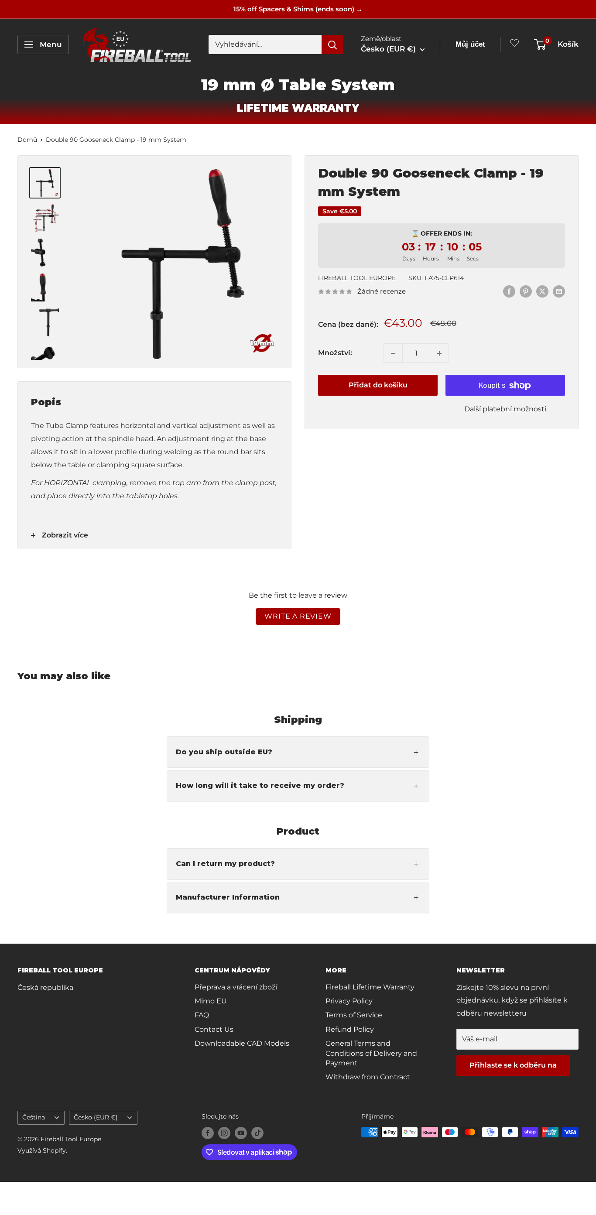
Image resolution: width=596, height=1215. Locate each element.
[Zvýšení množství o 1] (439, 353)
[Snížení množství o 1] (393, 353)
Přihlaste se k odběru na (513, 1065)
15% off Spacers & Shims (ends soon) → (298, 9)
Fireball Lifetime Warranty (369, 987)
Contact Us (214, 1029)
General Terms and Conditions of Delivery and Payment (371, 1053)
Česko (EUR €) (96, 1117)
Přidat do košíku (378, 385)
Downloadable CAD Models (242, 1043)
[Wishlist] (514, 45)
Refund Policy (349, 1029)
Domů (27, 140)
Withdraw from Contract (367, 1077)
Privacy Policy (349, 1001)
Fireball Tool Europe (357, 278)
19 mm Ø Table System (298, 84)
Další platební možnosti (505, 409)
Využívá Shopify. (42, 1150)
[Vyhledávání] (332, 44)
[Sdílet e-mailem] (559, 291)
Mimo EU (211, 1001)
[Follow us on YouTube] (241, 1133)
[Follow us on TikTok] (257, 1133)
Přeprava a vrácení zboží (236, 987)
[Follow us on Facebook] (208, 1133)
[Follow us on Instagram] (224, 1133)
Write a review (297, 616)
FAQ (202, 1015)
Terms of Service (353, 1015)
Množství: (335, 353)
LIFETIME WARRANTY (298, 108)
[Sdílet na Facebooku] (509, 291)
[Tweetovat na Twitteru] (542, 291)
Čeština (33, 1117)
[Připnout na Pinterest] (526, 291)
